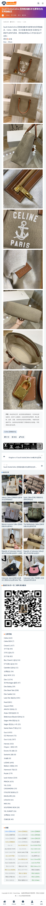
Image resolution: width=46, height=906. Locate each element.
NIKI (5, 804)
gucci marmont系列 (23, 863)
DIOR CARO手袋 (10, 853)
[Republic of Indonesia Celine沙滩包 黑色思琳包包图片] (34, 539)
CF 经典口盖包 (9, 664)
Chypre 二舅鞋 (9, 747)
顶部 (41, 904)
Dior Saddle (8, 694)
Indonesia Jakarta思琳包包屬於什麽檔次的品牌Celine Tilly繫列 (11, 580)
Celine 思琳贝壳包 (35, 839)
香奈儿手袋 (10, 876)
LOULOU (7, 800)
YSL (5, 785)
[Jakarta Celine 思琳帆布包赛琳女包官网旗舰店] (12, 485)
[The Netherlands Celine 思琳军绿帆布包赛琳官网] (34, 512)
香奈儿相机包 (10, 881)
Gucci (6, 732)
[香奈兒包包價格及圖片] (3, 15)
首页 (13, 22)
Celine (7, 15)
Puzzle (6, 773)
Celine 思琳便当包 (22, 832)
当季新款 (7, 671)
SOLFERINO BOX (10, 807)
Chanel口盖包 (35, 842)
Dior (5, 679)
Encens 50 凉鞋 (9, 751)
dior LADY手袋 (10, 856)
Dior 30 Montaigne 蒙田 (10, 846)
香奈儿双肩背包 (10, 874)
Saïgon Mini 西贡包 (10, 720)
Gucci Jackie (10, 862)
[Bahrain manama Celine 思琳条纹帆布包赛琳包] (12, 512)
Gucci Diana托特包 (36, 860)
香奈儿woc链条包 (10, 870)
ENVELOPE (8, 796)
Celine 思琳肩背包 (10, 839)
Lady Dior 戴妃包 (10, 698)
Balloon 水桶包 (9, 766)
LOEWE (6, 763)
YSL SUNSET (8, 811)
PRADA (6, 781)
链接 (22, 437)
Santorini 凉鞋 (9, 754)
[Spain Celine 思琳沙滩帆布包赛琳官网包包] (34, 484)
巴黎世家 (7, 819)
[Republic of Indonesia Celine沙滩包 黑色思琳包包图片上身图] (12, 543)
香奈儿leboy (35, 866)
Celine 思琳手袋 (10, 835)
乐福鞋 (6, 758)
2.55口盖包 (8, 653)
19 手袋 (6, 649)
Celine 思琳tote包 (10, 832)
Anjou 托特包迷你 (10, 713)
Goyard (6, 706)
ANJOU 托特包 (9, 709)
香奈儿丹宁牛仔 (22, 870)
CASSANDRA (9, 788)
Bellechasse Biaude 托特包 (13, 717)
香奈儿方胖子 (23, 877)
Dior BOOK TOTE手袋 (23, 849)
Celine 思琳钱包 (22, 842)
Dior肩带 (35, 856)
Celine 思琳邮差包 (10, 842)
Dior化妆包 (22, 856)
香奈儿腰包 (22, 880)
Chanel (6, 646)
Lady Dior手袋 (35, 863)
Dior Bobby (8, 686)
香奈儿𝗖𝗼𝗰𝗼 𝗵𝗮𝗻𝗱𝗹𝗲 (35, 881)
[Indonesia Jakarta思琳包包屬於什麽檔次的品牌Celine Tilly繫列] (12, 565)
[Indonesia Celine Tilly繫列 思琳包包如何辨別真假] (34, 565)
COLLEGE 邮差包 (10, 792)
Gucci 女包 (7, 739)
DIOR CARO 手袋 (23, 853)
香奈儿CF (23, 866)
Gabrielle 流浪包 (9, 668)
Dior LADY (35, 852)
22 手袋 (6, 656)
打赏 (7, 437)
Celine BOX (8, 641)
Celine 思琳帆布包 (10, 432)
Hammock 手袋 (9, 770)
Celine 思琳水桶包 (22, 835)
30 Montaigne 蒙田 (10, 683)
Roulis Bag (16, 893)
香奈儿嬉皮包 (35, 874)
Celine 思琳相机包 (35, 835)
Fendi (6, 702)
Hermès (6, 744)
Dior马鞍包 (22, 859)
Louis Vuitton (8, 778)
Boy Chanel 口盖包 (10, 660)
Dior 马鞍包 (10, 859)
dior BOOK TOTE (10, 849)
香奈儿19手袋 (10, 867)
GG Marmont (8, 736)
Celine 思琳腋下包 (22, 839)
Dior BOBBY (22, 845)
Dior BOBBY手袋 (35, 846)
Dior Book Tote (9, 690)
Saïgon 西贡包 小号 (10, 724)
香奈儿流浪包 (35, 877)
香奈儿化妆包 (35, 870)
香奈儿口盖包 (23, 874)
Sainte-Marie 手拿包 (11, 728)
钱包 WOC (7, 675)
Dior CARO (35, 849)
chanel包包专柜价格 (24, 895)
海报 (15, 437)
